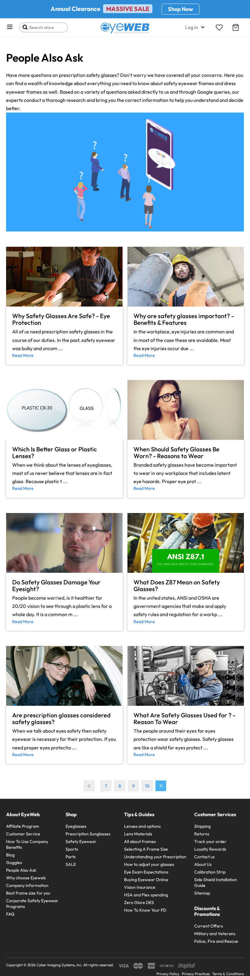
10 (147, 786)
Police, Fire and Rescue (216, 941)
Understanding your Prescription (155, 856)
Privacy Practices (196, 973)
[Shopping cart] (235, 27)
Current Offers (208, 926)
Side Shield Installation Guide (215, 882)
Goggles (14, 862)
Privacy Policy (167, 973)
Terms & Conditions (228, 973)
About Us (203, 864)
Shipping (202, 826)
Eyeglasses (76, 826)
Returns (201, 834)
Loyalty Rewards (210, 849)
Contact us (204, 856)
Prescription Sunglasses (88, 834)
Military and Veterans (214, 933)
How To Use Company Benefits (27, 844)
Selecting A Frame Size (146, 849)
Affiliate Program (22, 826)
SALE (71, 864)
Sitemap (202, 893)
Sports (72, 849)
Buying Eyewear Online (146, 879)
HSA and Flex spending (146, 895)
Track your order (210, 841)
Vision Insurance (139, 887)
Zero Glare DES (139, 902)
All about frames (140, 841)
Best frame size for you (28, 893)
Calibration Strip (210, 872)
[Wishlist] (219, 27)
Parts (71, 856)
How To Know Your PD (145, 910)
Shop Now (180, 9)
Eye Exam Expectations (146, 872)
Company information (27, 885)
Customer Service (23, 834)
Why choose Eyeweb (26, 878)
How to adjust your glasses (149, 864)
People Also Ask (21, 870)
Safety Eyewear (81, 841)
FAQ (10, 914)
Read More (23, 355)
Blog (10, 855)
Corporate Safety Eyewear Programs (32, 903)
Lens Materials (138, 834)
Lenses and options (142, 826)
